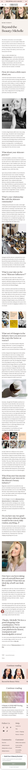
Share (3, 658)
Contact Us (18, 726)
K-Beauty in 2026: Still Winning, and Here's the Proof (12, 706)
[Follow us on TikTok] (7, 731)
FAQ (16, 729)
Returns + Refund (20, 734)
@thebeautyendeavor (7, 57)
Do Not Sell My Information (19, 746)
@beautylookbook (6, 501)
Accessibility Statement (18, 751)
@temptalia (15, 501)
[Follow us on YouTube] (3, 731)
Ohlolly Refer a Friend (7, 748)
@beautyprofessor (20, 499)
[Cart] (25, 4)
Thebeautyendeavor (16, 645)
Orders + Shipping (20, 731)
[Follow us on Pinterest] (10, 727)
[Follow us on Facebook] (3, 727)
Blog (3, 647)
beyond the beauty (7, 22)
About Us (4, 742)
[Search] (5, 4)
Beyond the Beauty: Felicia (10, 681)
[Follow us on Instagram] (7, 727)
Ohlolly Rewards (5, 745)
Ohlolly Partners (5, 751)
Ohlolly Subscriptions (20, 742)
